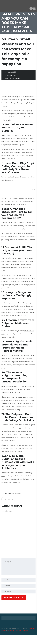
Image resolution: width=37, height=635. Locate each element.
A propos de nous (12, 630)
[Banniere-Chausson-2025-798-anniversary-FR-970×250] (18, 89)
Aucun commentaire (12, 78)
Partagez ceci (9, 499)
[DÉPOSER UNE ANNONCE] (31, 8)
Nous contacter (23, 630)
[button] (17, 520)
